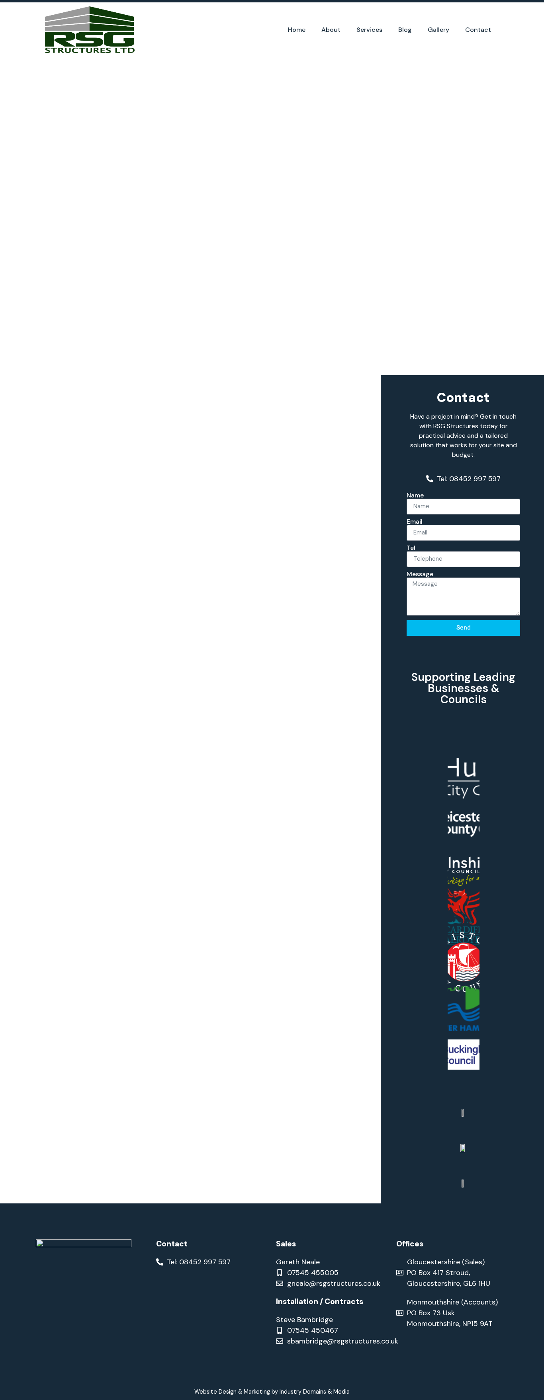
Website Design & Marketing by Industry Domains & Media (272, 1391)
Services (369, 29)
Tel (411, 548)
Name (415, 495)
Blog (405, 29)
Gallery (438, 29)
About (330, 29)
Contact (478, 29)
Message (420, 574)
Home (296, 29)
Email (415, 522)
